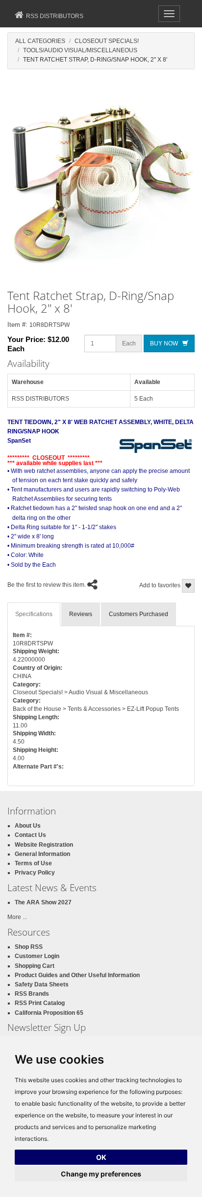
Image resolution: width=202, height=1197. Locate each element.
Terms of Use (33, 863)
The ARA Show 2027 (43, 902)
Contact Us (30, 835)
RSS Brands (32, 993)
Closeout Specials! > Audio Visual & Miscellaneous (80, 692)
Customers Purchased (138, 614)
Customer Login (37, 956)
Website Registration (44, 844)
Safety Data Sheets (42, 984)
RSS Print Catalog (40, 1003)
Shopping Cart (34, 965)
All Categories (40, 41)
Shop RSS (29, 946)
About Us (28, 825)
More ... (17, 917)
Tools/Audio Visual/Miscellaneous (80, 50)
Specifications (33, 614)
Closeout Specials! (107, 41)
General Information (42, 854)
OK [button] (101, 1157)
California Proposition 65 (49, 1012)
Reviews (80, 614)
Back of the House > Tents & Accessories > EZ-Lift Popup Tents (96, 708)
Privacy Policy (35, 872)
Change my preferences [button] (101, 1174)
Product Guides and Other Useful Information (77, 975)
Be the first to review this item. (46, 584)
